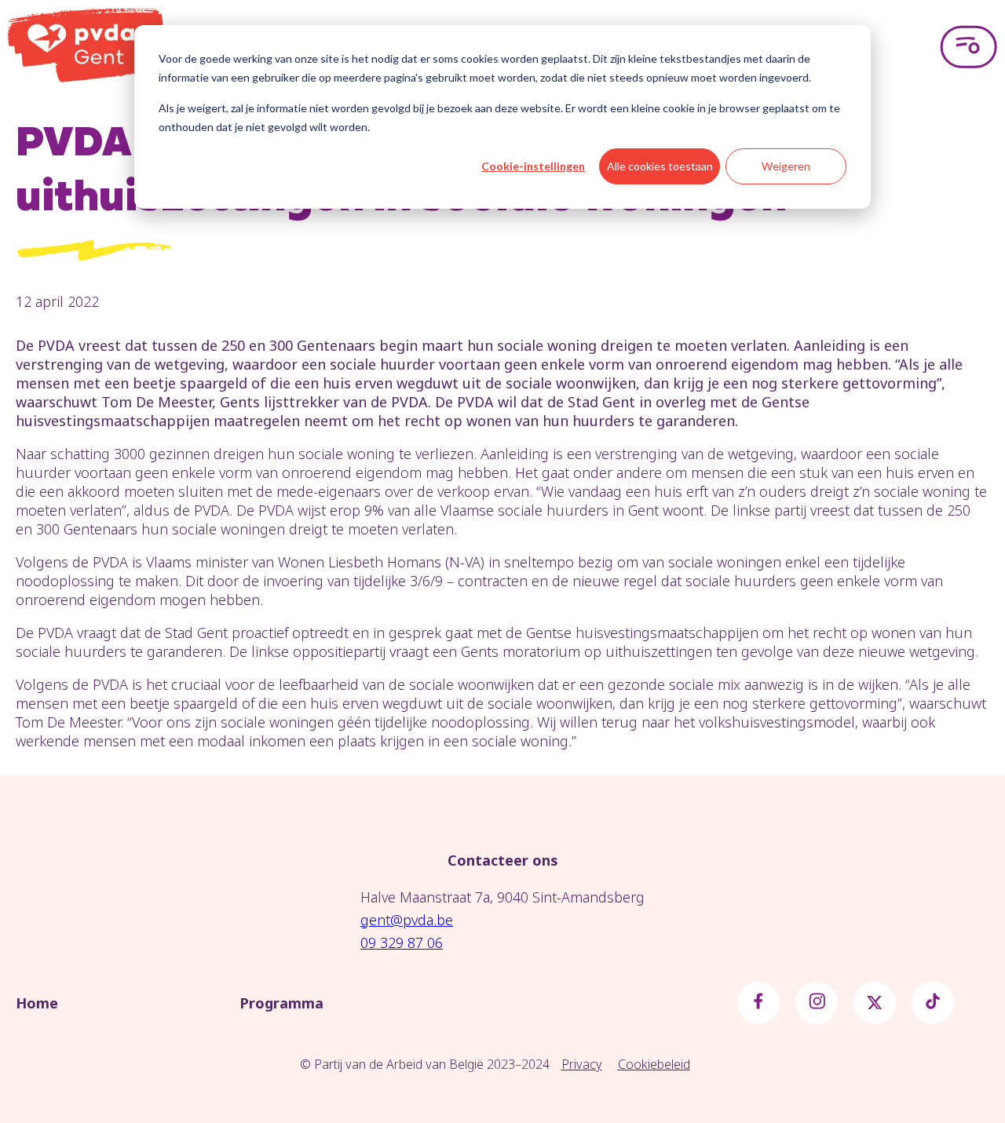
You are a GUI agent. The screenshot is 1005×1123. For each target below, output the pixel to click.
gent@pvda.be (406, 919)
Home (37, 1003)
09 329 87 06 (401, 942)
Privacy (581, 1064)
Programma (281, 1003)
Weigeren (786, 166)
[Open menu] (968, 47)
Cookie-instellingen (533, 166)
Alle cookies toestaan (660, 166)
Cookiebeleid (654, 1064)
